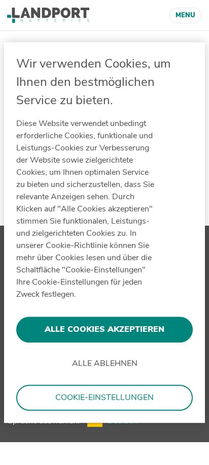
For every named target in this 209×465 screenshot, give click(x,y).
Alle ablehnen (104, 363)
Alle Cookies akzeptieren (104, 329)
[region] (104, 232)
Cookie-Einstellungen (104, 398)
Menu (185, 15)
